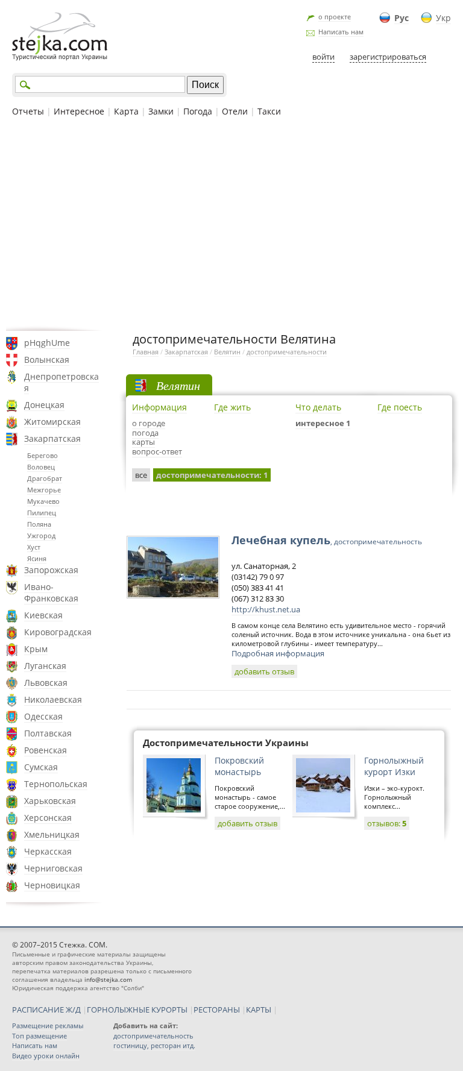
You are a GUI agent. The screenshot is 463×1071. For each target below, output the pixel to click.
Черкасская (48, 851)
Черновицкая (52, 885)
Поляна (39, 524)
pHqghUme (47, 342)
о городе (148, 423)
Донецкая (44, 404)
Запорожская (51, 570)
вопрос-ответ (157, 451)
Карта (126, 111)
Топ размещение (39, 1035)
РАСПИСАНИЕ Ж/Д (46, 1009)
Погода (197, 111)
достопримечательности (287, 351)
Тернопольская (55, 784)
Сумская (41, 767)
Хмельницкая (52, 834)
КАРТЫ (258, 1009)
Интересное (79, 111)
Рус (401, 18)
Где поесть (399, 407)
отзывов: (386, 823)
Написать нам (341, 31)
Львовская (46, 682)
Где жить (232, 407)
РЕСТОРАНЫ (217, 1009)
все (141, 475)
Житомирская (52, 421)
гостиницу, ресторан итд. (154, 1045)
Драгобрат (44, 478)
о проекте (334, 16)
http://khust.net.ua (266, 609)
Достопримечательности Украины (226, 743)
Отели (235, 111)
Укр (443, 18)
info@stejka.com (108, 979)
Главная (146, 351)
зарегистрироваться (388, 56)
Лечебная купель (327, 540)
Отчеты (28, 111)
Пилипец (41, 512)
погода (145, 432)
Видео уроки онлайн (46, 1055)
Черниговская (53, 868)
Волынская (46, 359)
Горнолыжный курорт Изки (394, 766)
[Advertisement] (231, 222)
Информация (159, 407)
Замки (161, 111)
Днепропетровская (61, 382)
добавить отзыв (264, 671)
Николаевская (53, 699)
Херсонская (48, 817)
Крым (36, 649)
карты (143, 441)
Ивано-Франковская (51, 592)
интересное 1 (322, 423)
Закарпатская (52, 438)
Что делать (318, 407)
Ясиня (36, 558)
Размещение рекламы (47, 1025)
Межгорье (44, 489)
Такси (269, 111)
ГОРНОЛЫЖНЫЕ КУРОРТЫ (137, 1009)
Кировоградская (58, 632)
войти (323, 56)
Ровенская (45, 750)
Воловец (41, 466)
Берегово (42, 455)
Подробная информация (278, 653)
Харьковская (50, 800)
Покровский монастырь (239, 766)
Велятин (227, 351)
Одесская (43, 716)
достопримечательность (153, 1035)
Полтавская (48, 733)
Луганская (45, 665)
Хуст (33, 546)
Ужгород (41, 535)
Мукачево (43, 501)
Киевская (43, 615)
